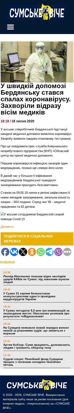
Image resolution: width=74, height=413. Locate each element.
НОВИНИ (7, 262)
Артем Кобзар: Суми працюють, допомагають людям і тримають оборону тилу (36, 346)
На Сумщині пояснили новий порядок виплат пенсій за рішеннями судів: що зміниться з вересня (36, 330)
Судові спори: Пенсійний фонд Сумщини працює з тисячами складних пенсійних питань (33, 361)
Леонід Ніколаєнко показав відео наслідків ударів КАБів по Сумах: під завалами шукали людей (36, 279)
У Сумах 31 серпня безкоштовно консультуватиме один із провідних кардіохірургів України (29, 296)
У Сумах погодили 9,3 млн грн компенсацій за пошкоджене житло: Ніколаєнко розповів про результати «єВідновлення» (36, 313)
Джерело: (7, 226)
